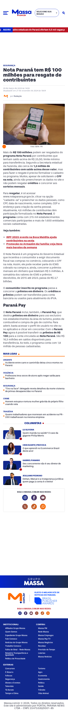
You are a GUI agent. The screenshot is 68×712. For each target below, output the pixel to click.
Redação (18, 96)
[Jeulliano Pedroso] (12, 479)
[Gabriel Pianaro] (12, 464)
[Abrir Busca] (63, 13)
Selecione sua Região (44, 13)
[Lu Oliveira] (12, 433)
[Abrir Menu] (6, 13)
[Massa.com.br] (22, 13)
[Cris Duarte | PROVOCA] (12, 448)
